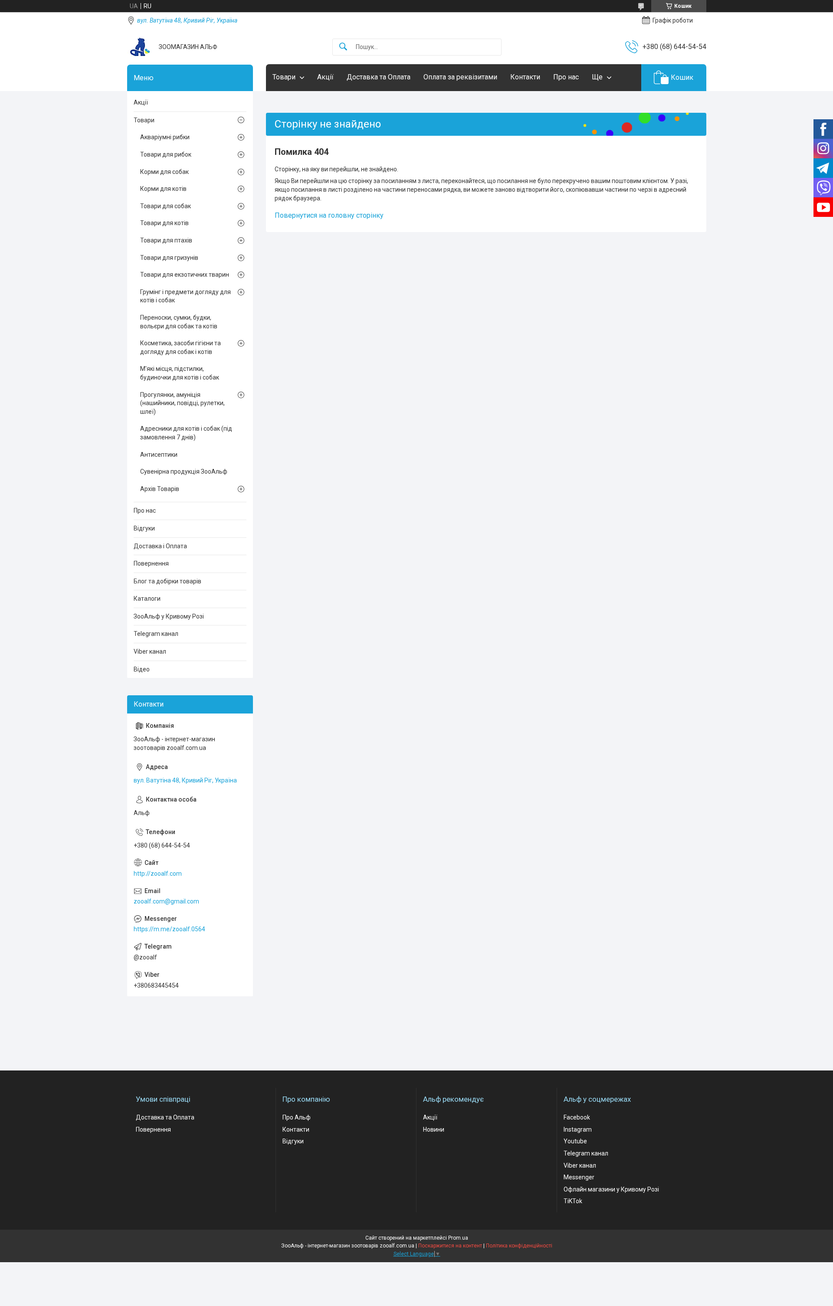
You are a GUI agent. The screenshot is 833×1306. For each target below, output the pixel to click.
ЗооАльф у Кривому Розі (169, 616)
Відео (142, 669)
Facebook (577, 1117)
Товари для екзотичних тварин (184, 274)
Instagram (578, 1129)
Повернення (151, 563)
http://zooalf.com (158, 873)
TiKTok (573, 1201)
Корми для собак (164, 171)
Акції (325, 77)
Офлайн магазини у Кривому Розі (611, 1189)
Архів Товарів (159, 488)
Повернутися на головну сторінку (329, 215)
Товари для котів (164, 222)
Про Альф (296, 1117)
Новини (433, 1129)
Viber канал (150, 651)
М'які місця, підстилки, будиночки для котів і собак (179, 373)
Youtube (575, 1141)
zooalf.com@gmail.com (166, 901)
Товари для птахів (166, 240)
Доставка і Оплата (160, 546)
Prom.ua (458, 1238)
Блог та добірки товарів (167, 581)
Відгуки (144, 528)
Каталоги (147, 598)
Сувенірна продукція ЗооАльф (183, 471)
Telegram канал (156, 633)
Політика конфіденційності (519, 1246)
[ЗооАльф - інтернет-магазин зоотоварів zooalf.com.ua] (139, 47)
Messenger (579, 1177)
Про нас (566, 77)
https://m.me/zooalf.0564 (169, 929)
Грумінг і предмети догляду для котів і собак (185, 296)
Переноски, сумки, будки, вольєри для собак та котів (178, 322)
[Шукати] (343, 47)
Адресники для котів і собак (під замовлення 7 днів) (186, 433)
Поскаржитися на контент (450, 1246)
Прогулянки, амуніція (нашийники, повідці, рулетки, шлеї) (182, 403)
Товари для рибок (165, 154)
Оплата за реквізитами (460, 77)
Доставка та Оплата (378, 77)
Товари (283, 77)
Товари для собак (165, 206)
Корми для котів (163, 188)
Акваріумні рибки (165, 137)
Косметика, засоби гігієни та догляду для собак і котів (180, 347)
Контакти (525, 77)
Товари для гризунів (169, 257)
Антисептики (158, 454)
